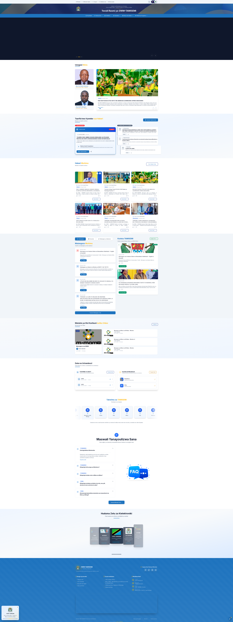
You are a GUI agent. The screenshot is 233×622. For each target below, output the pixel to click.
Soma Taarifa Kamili (82, 152)
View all (154, 325)
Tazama (84, 261)
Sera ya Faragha (137, 620)
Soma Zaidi (99, 109)
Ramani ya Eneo (154, 620)
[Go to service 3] (114, 555)
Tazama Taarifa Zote (151, 121)
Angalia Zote (153, 240)
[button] (95, 455)
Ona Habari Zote (152, 165)
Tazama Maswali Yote (115, 503)
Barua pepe (111, 1)
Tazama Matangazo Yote (95, 314)
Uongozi (95, 1)
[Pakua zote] (110, 380)
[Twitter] (149, 571)
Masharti (145, 620)
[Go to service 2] (113, 555)
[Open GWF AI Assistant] (230, 619)
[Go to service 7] (119, 555)
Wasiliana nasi (103, 1)
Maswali (78, 1)
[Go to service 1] (112, 555)
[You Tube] (155, 571)
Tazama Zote (110, 373)
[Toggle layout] (17, 607)
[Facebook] (145, 571)
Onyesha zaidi (83, 461)
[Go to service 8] (120, 555)
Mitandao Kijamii (87, 1)
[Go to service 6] (118, 555)
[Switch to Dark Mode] (149, 1)
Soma (124, 135)
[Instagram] (152, 571)
